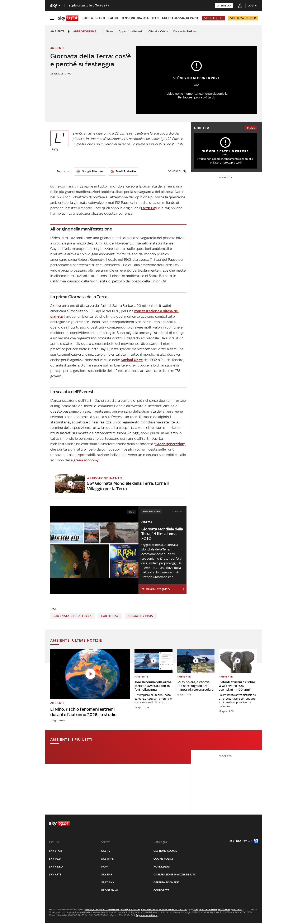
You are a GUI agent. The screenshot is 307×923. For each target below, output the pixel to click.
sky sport (56, 850)
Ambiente (57, 31)
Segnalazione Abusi (147, 915)
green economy (86, 460)
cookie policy (164, 858)
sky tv (105, 850)
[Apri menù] (52, 18)
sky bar (106, 874)
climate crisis (140, 615)
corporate (161, 890)
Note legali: (160, 842)
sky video (56, 866)
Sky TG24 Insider (243, 18)
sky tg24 (55, 858)
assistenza (224, 909)
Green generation (169, 444)
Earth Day (149, 208)
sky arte (55, 874)
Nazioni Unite (132, 360)
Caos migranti (93, 18)
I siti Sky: (54, 842)
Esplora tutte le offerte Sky (89, 5)
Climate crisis (158, 31)
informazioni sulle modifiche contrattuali (164, 909)
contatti (237, 909)
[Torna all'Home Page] (68, 18)
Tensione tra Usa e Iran (140, 18)
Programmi (109, 890)
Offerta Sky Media (166, 882)
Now (104, 866)
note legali (162, 866)
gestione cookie (165, 850)
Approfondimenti (131, 31)
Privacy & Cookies (130, 909)
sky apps (107, 858)
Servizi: (105, 842)
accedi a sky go (241, 840)
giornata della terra (73, 615)
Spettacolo (213, 18)
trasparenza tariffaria (205, 909)
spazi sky (107, 882)
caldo (113, 18)
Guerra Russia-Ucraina (180, 18)
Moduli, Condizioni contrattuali (102, 909)
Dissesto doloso (185, 31)
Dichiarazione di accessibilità (174, 874)
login (252, 5)
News (110, 31)
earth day (110, 615)
